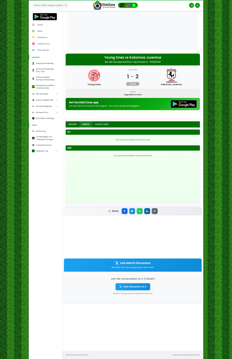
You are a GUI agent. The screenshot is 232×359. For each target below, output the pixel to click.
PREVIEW (72, 124)
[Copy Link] (155, 211)
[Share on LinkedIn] (147, 211)
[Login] (191, 5)
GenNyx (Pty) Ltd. (193, 355)
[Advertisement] (133, 31)
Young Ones (114, 58)
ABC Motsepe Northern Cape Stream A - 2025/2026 (135, 62)
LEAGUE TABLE (101, 124)
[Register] (197, 5)
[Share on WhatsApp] (140, 211)
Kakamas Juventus (145, 58)
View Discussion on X (134, 286)
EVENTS (86, 124)
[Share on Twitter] (132, 211)
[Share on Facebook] (125, 211)
